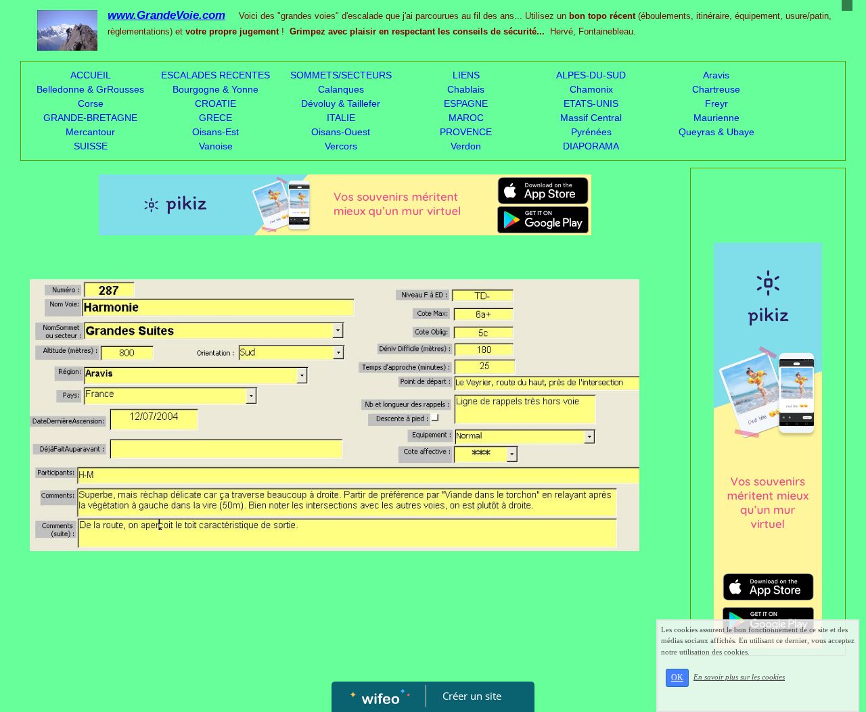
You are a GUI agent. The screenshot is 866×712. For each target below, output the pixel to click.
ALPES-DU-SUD (591, 75)
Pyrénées (591, 131)
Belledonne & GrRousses (90, 89)
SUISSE (91, 146)
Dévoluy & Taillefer (340, 103)
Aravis (716, 75)
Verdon (466, 146)
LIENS (466, 75)
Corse (91, 103)
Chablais (465, 89)
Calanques (341, 89)
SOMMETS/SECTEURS (341, 75)
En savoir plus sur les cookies (739, 677)
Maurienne (716, 117)
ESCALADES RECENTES (215, 75)
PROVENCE (466, 131)
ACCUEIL (90, 75)
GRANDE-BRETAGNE (90, 117)
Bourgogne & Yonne (215, 89)
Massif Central (591, 117)
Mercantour (90, 131)
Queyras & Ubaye (716, 131)
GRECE (215, 117)
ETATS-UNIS (591, 103)
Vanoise (216, 146)
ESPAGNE (466, 103)
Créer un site (471, 696)
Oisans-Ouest (340, 131)
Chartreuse (716, 89)
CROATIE (215, 103)
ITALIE (341, 117)
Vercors (341, 146)
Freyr (716, 103)
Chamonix (591, 89)
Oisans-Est (215, 131)
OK (677, 677)
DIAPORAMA (591, 146)
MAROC (466, 117)
